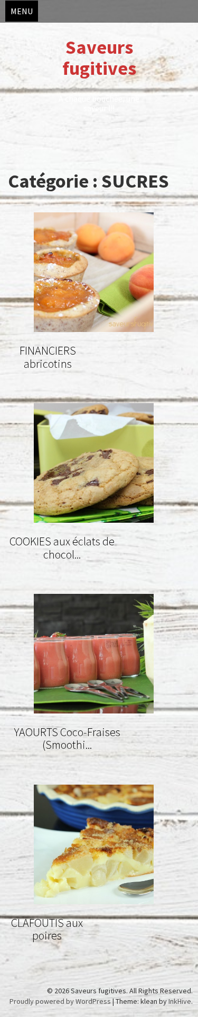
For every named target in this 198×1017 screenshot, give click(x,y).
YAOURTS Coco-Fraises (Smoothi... (67, 738)
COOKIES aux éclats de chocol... (62, 547)
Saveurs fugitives (99, 57)
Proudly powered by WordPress (60, 1001)
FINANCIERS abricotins (48, 356)
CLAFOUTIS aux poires (47, 929)
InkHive (179, 1001)
